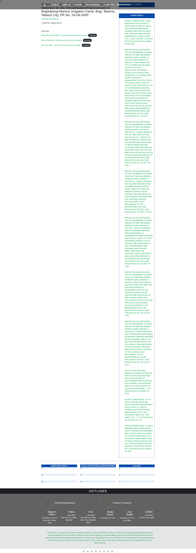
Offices (102, 532)
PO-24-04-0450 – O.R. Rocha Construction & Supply (61, 45)
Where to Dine (146, 540)
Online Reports (124, 4)
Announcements (92, 4)
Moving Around (123, 540)
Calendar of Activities (103, 535)
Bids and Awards (52, 19)
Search (62, 540)
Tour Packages (134, 540)
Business (78, 4)
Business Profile (58, 538)
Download (92, 35)
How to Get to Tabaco (93, 540)
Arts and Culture (78, 540)
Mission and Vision (92, 532)
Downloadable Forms (146, 538)
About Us (66, 4)
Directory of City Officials (95, 538)
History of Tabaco (69, 535)
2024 (43, 19)
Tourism (55, 4)
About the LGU (65, 532)
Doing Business (70, 538)
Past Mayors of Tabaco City (116, 532)
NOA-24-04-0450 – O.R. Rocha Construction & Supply (61, 40)
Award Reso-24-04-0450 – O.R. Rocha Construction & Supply (64, 35)
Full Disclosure (53, 540)
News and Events (118, 535)
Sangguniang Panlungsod (137, 532)
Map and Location (109, 540)
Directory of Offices (112, 538)
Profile (78, 535)
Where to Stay (100, 543)
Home (49, 532)
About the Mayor (78, 532)
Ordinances (129, 535)
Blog (136, 535)
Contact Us (109, 4)
